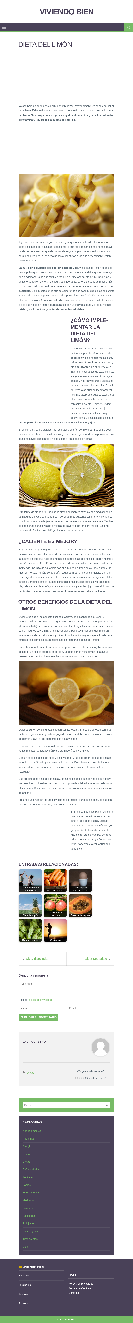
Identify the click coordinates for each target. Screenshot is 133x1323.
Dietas (30, 1072)
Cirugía (27, 1146)
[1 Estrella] (76, 1078)
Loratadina (25, 1285)
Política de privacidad (80, 1283)
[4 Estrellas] (82, 1078)
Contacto (73, 1293)
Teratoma (24, 1303)
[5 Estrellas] (84, 1078)
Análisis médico (32, 1131)
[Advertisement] (66, 78)
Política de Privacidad (40, 999)
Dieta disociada (37, 958)
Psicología (29, 1215)
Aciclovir (24, 1294)
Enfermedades (31, 1169)
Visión (26, 1246)
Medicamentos (31, 1192)
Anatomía (28, 1138)
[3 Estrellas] (80, 1078)
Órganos (28, 1208)
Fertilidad (28, 1177)
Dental (26, 1154)
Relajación (29, 1223)
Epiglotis (24, 1275)
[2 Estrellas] (78, 1078)
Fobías (27, 1185)
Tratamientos (30, 1239)
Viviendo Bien (66, 11)
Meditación (29, 1200)
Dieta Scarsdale (96, 958)
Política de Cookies (79, 1288)
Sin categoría (30, 1231)
